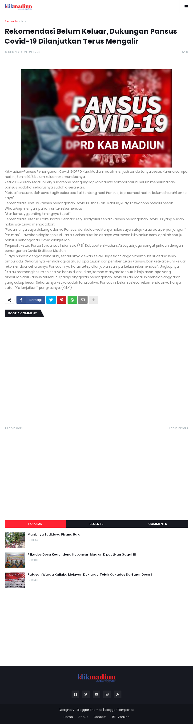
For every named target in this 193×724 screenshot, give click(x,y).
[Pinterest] (61, 300)
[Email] (83, 300)
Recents (96, 524)
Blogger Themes (89, 710)
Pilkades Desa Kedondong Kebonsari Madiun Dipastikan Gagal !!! (82, 554)
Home (68, 717)
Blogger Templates (119, 710)
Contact (100, 717)
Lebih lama (177, 428)
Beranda (11, 21)
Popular (35, 524)
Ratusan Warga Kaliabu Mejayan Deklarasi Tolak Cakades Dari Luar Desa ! (90, 575)
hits (24, 21)
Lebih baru (15, 428)
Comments (157, 524)
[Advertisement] (96, 470)
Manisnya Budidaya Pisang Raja (54, 534)
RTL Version (120, 717)
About (83, 717)
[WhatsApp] (72, 300)
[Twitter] (51, 300)
